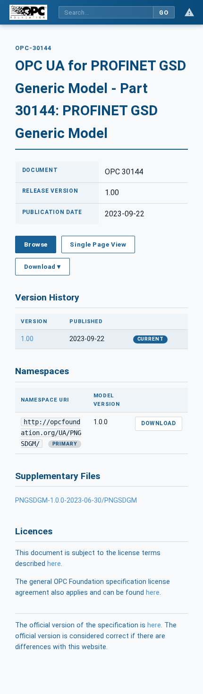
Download (158, 423)
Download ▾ (42, 266)
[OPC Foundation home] (28, 12)
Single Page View (98, 244)
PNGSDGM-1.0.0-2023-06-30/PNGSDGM (76, 501)
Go (163, 12)
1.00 (27, 339)
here (54, 564)
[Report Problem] (189, 12)
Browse (36, 244)
